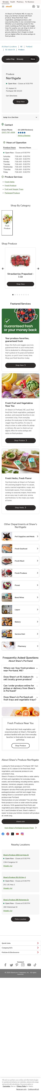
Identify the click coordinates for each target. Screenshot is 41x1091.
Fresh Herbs (9, 182)
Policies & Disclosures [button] (10, 952)
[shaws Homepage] (9, 6)
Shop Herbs (25, 507)
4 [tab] (19, 294)
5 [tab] (21, 294)
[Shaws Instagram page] (23, 966)
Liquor (24, 610)
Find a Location (22, 919)
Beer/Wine (24, 597)
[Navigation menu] (3, 6)
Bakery (24, 622)
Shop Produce (25, 440)
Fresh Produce (10, 185)
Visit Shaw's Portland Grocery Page (21, 828)
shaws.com (27, 821)
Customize (6, 1086)
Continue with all (33, 1089)
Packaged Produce (12, 193)
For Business (29, 2)
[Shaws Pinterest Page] (17, 966)
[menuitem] (10, 59)
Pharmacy (20, 2)
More (33, 59)
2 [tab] (15, 294)
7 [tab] (26, 294)
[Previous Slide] (3, 269)
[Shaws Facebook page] (5, 966)
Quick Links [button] (6, 943)
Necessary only (21, 1089)
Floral (24, 585)
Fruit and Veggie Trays (14, 189)
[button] (33, 6)
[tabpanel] (20, 268)
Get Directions (11, 96)
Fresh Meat (24, 561)
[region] (20, 1084)
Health (12, 2)
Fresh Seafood (24, 549)
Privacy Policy (21, 1086)
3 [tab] (17, 294)
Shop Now (21, 101)
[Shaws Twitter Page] (11, 966)
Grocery (6, 2)
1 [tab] (12, 294)
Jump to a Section (10, 117)
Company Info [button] (7, 948)
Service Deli (24, 634)
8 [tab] (28, 294)
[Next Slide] (38, 269)
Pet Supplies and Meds (24, 536)
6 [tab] (23, 294)
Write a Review (24, 135)
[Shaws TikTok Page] (35, 966)
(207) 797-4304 (8, 132)
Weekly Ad (7, 866)
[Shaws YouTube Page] (29, 966)
